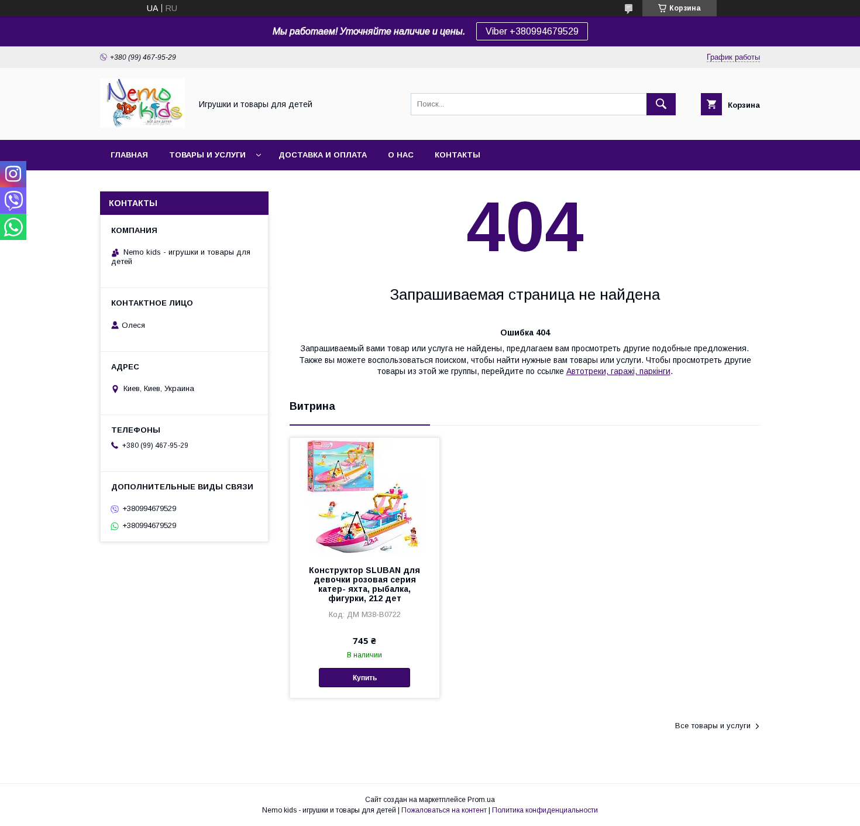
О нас (401, 154)
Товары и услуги (207, 154)
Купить (365, 678)
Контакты (457, 154)
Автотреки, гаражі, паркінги (618, 371)
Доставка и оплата (322, 154)
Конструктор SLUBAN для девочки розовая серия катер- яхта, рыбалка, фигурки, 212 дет (364, 584)
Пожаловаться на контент (444, 810)
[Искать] (661, 104)
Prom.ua (481, 800)
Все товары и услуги (713, 725)
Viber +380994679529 (532, 31)
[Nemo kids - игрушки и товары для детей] (142, 124)
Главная (129, 154)
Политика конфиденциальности (545, 810)
